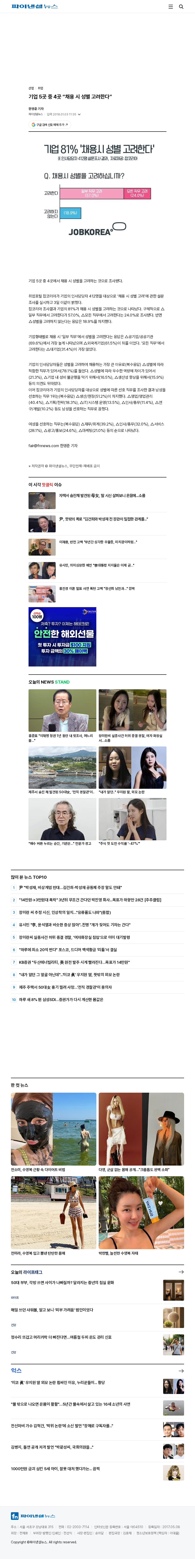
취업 (40, 88)
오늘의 (26, 1272)
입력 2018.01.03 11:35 (61, 114)
